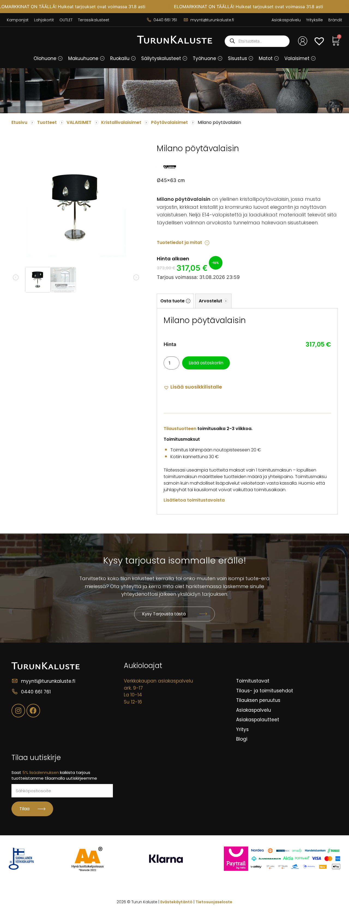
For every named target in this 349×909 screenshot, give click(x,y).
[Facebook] (33, 710)
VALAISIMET (79, 122)
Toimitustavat (252, 681)
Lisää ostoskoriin (206, 363)
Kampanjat (18, 20)
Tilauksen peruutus (258, 700)
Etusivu (19, 122)
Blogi (241, 739)
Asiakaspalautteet (257, 719)
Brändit (335, 20)
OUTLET (66, 20)
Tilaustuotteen (180, 428)
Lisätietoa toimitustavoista (194, 500)
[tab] (175, 301)
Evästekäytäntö (176, 902)
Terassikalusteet (93, 20)
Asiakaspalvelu (286, 20)
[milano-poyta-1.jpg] (76, 208)
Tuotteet (47, 122)
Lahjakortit (44, 20)
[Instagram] (18, 710)
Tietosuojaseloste (213, 902)
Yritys (242, 729)
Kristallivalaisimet (121, 122)
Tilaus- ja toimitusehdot (264, 690)
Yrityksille (314, 20)
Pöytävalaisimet (169, 122)
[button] (60, 58)
